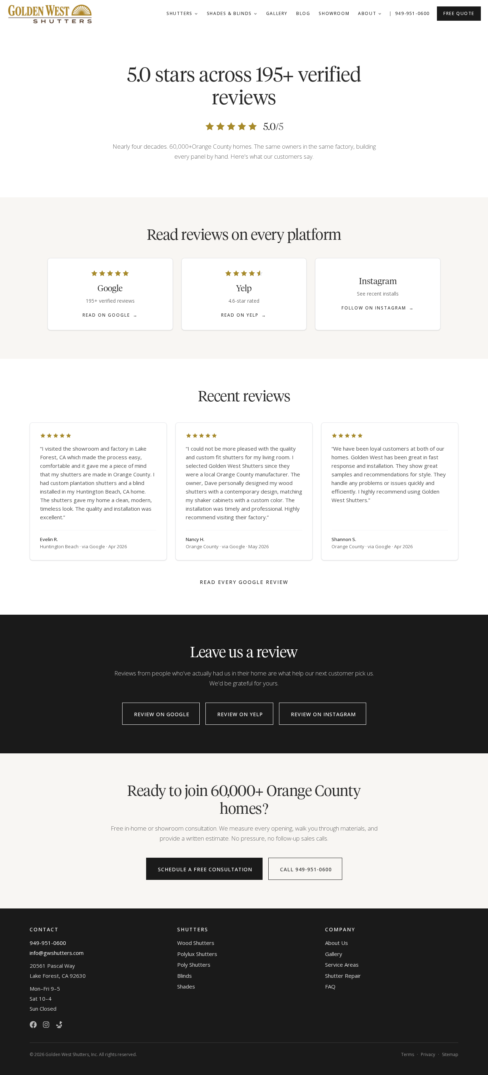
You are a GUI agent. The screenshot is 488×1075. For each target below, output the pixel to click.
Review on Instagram (323, 714)
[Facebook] (33, 1024)
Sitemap (450, 1054)
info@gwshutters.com (57, 952)
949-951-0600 (412, 13)
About (367, 13)
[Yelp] (59, 1024)
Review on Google (161, 714)
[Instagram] (46, 1024)
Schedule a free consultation (205, 869)
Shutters (179, 13)
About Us (336, 942)
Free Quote (458, 13)
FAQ (330, 986)
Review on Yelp (240, 714)
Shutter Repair (343, 975)
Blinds (184, 975)
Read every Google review (244, 582)
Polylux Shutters (197, 953)
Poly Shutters (193, 964)
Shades (186, 986)
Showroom (334, 13)
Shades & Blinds (229, 13)
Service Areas (342, 964)
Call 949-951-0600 (306, 869)
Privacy (428, 1054)
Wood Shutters (195, 942)
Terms (407, 1054)
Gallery (277, 13)
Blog (303, 13)
